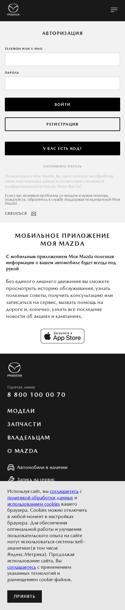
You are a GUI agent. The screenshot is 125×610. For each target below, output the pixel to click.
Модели (21, 411)
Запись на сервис (36, 479)
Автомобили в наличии (42, 467)
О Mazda (22, 451)
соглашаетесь (64, 491)
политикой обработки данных (40, 497)
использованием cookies (33, 504)
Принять (24, 596)
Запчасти (24, 424)
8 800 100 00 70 (36, 394)
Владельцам (28, 438)
